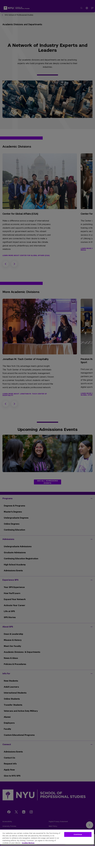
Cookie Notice (28, 843)
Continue (78, 834)
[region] (47, 837)
